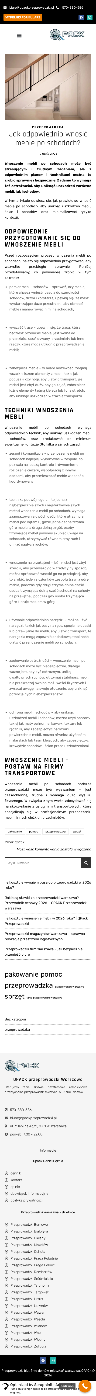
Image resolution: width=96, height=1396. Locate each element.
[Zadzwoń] (85, 1386)
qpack (19, 842)
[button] (19, 36)
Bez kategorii (15, 1019)
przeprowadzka (48, 127)
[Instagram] (90, 17)
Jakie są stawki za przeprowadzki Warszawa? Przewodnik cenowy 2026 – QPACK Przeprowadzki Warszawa (46, 903)
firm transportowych (63, 806)
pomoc (33, 831)
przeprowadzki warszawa (69, 986)
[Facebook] (81, 17)
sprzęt (77, 831)
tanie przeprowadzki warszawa (44, 997)
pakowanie (15, 831)
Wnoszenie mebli (21, 784)
